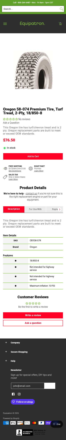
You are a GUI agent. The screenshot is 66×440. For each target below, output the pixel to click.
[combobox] (30, 9)
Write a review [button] (33, 315)
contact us (31, 193)
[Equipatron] (32, 24)
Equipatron (7, 413)
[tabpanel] (33, 251)
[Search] (61, 9)
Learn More (38, 171)
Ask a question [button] (33, 323)
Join (49, 386)
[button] (60, 23)
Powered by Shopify (11, 418)
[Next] (59, 209)
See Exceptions (15, 171)
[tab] (13, 209)
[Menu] (5, 23)
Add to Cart (33, 156)
